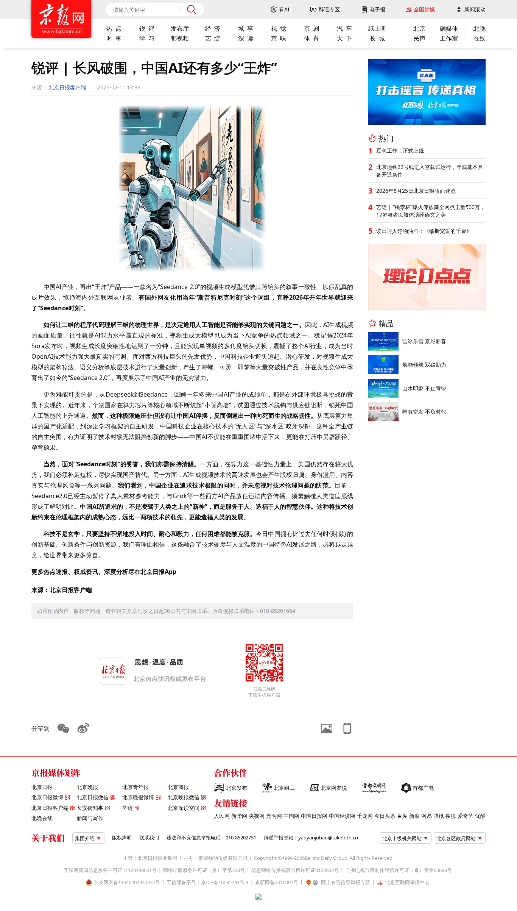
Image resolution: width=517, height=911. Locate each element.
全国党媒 (424, 9)
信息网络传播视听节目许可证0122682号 (295, 870)
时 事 (113, 38)
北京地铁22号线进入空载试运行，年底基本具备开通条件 (429, 170)
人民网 (222, 816)
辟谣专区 (329, 9)
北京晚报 (87, 787)
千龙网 (365, 816)
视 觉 (278, 28)
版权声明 (122, 837)
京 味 (278, 38)
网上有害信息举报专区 (345, 882)
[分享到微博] (83, 728)
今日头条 (385, 816)
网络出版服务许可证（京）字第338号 (204, 870)
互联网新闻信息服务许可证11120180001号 (110, 870)
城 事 (245, 28)
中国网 (291, 816)
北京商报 (178, 787)
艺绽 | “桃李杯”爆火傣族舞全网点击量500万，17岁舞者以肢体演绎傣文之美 (430, 210)
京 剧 (311, 28)
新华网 (239, 816)
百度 (402, 816)
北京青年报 (135, 787)
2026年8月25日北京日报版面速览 (416, 190)
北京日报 (42, 787)
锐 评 (146, 28)
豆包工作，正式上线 (400, 150)
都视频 (180, 38)
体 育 (311, 38)
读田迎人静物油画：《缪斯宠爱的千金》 (424, 230)
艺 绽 (212, 38)
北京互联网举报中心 (407, 882)
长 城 (377, 38)
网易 (426, 816)
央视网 (257, 816)
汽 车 (344, 28)
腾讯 (438, 816)
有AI (284, 9)
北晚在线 (42, 818)
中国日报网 (314, 816)
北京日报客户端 (67, 87)
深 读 (245, 38)
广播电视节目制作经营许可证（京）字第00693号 (398, 870)
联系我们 (149, 837)
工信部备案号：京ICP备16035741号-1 (208, 882)
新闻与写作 (90, 818)
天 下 (344, 38)
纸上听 (377, 28)
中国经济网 (342, 816)
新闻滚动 (475, 9)
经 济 (212, 28)
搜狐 (450, 816)
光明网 (274, 816)
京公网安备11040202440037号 (126, 882)
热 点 (113, 28)
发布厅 (180, 28)
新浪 (414, 816)
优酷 (480, 816)
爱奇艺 (465, 816)
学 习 (146, 38)
